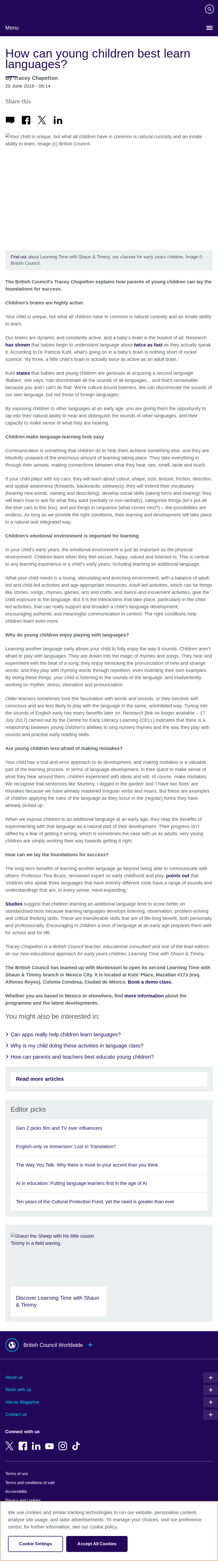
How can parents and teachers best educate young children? (82, 1057)
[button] (109, 1345)
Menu (12, 28)
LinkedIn (37, 1442)
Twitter (10, 1442)
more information (144, 995)
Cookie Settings (35, 1544)
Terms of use (16, 1473)
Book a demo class (149, 982)
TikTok (77, 1442)
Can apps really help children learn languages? (66, 1034)
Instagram (63, 1442)
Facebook (24, 1442)
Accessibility (16, 1491)
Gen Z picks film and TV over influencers (59, 1128)
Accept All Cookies (96, 1544)
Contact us (16, 1414)
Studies (14, 904)
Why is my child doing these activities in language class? (77, 1046)
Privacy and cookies (23, 1500)
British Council (18, 10)
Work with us (18, 1389)
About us (14, 1377)
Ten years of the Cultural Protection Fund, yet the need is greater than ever (95, 1201)
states (23, 373)
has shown (17, 345)
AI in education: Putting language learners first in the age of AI (81, 1183)
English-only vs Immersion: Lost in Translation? (66, 1146)
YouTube (50, 1442)
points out (177, 875)
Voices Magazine (22, 1402)
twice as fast (148, 345)
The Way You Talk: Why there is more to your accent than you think (87, 1165)
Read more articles (40, 1079)
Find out (19, 256)
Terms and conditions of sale (30, 1482)
